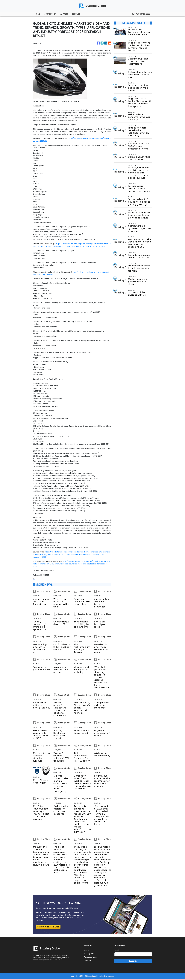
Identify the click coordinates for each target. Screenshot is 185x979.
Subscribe (133, 961)
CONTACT (76, 14)
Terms (86, 950)
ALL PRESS (64, 14)
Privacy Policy (89, 953)
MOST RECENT (50, 14)
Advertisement (90, 957)
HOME (37, 14)
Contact (87, 960)
